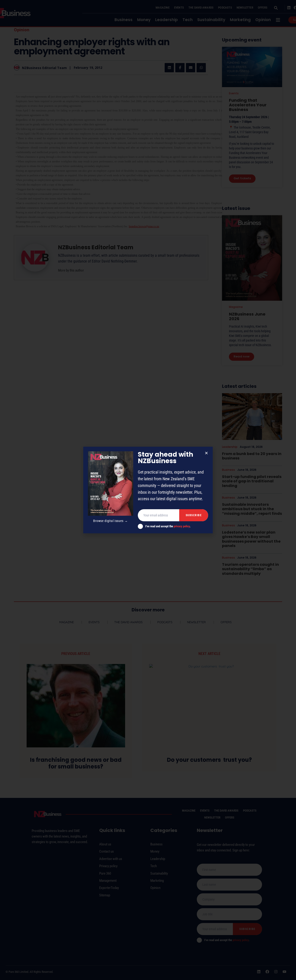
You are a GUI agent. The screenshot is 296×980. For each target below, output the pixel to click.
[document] (148, 490)
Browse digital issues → (110, 521)
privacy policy (182, 526)
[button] (206, 453)
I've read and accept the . (168, 526)
